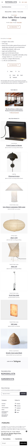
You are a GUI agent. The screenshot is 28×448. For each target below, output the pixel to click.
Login (25, 2)
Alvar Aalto (19, 22)
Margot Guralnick (15, 112)
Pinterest (18, 403)
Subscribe (23, 443)
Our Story (4, 403)
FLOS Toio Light (14, 295)
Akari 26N (14, 266)
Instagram (19, 405)
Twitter (18, 410)
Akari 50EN (14, 238)
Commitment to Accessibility (5, 412)
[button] (20, 2)
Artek (15, 15)
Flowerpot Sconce (14, 176)
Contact (3, 405)
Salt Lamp (14, 324)
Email (18, 412)
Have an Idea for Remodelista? (5, 415)
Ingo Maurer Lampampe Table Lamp (14, 207)
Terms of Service (5, 407)
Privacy (3, 409)
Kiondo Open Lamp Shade (14, 353)
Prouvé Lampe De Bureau (14, 145)
